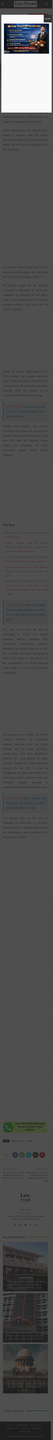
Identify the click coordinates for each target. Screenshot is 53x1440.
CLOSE (47, 18)
